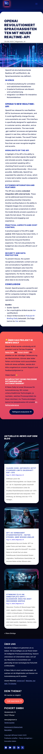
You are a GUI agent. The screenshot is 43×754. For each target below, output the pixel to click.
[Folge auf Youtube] (10, 747)
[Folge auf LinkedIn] (18, 747)
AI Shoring (12, 683)
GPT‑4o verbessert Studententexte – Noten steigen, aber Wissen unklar (20, 535)
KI (24, 41)
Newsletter (8, 730)
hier (34, 310)
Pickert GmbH (23, 352)
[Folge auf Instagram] (14, 747)
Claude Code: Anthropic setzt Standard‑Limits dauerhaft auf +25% (21, 470)
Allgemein (19, 41)
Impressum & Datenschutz (13, 727)
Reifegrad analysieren (21, 412)
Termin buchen (9, 723)
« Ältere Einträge (10, 633)
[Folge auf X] (22, 747)
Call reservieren (13, 701)
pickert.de (20, 681)
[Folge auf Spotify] (6, 747)
